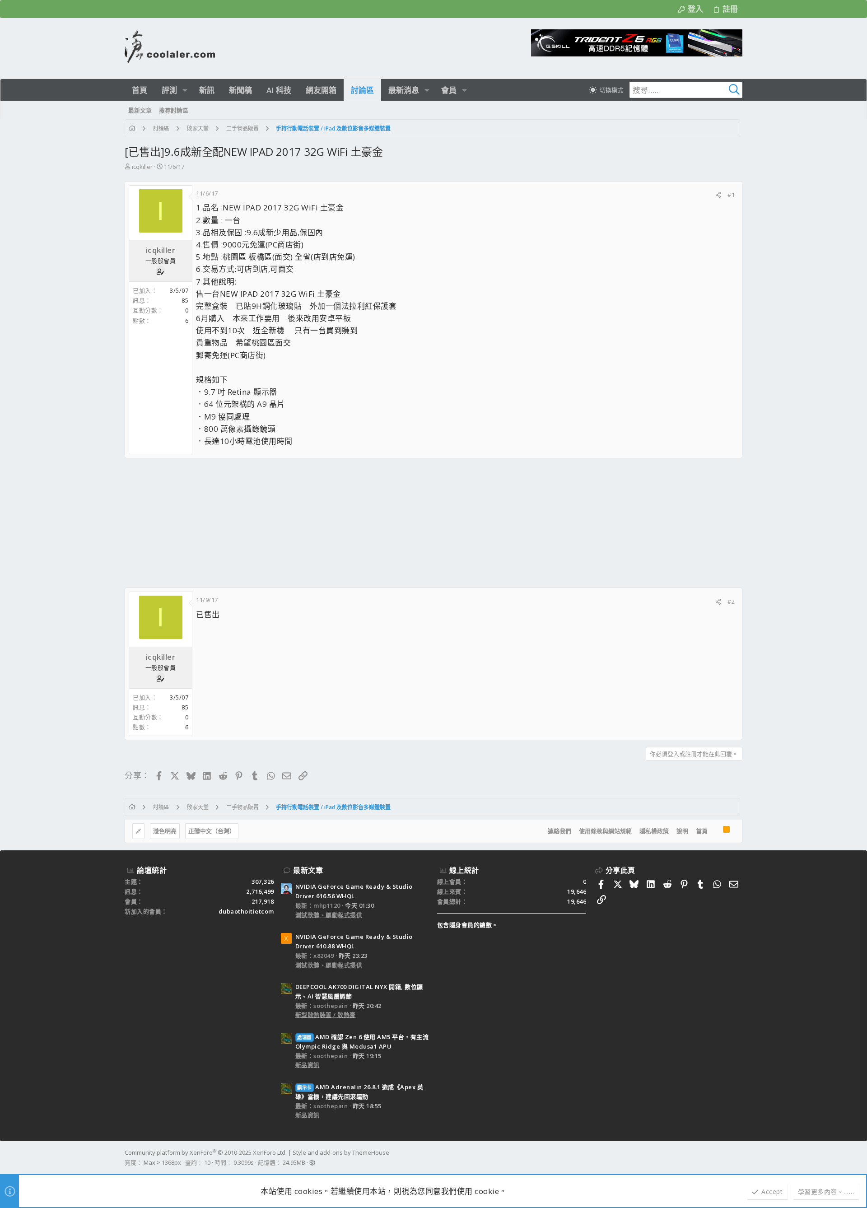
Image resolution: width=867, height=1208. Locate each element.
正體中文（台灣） (211, 831)
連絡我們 (559, 831)
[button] (185, 90)
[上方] (715, 831)
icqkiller (142, 167)
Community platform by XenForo (206, 1152)
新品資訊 (307, 1065)
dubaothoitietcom (246, 911)
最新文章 (308, 870)
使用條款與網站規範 (605, 831)
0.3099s (243, 1162)
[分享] (718, 195)
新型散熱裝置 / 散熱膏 (325, 1015)
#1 (731, 195)
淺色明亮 (165, 831)
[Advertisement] (396, 523)
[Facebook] (738, 1158)
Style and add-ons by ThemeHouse (341, 1152)
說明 (682, 831)
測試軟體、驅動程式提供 (329, 915)
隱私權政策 (654, 831)
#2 (731, 601)
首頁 (702, 831)
